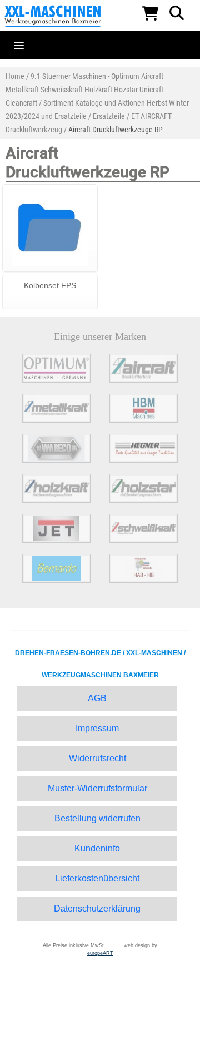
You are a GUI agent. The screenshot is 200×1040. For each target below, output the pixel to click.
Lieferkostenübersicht (97, 878)
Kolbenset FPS (50, 285)
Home (15, 76)
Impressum (97, 728)
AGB (97, 698)
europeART (100, 953)
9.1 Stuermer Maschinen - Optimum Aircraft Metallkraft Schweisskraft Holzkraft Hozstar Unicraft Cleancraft (84, 89)
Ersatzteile (109, 116)
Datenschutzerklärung (97, 908)
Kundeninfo (97, 848)
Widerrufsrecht (97, 758)
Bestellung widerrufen (97, 818)
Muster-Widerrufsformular (97, 788)
